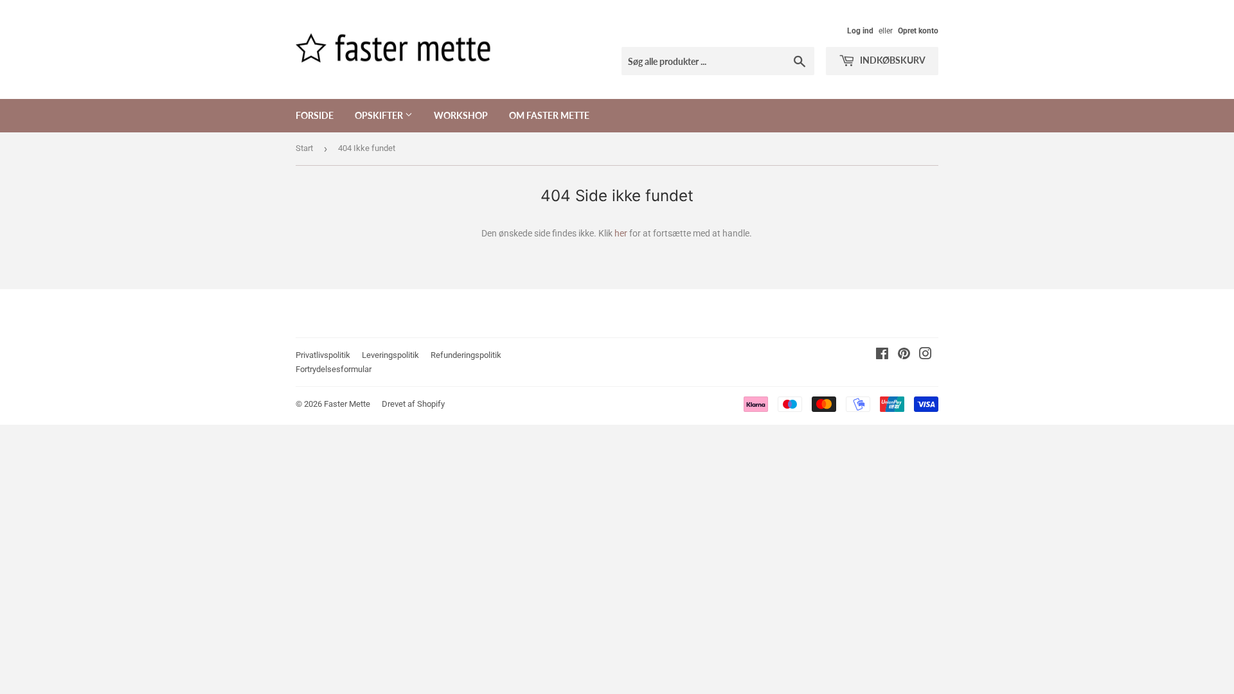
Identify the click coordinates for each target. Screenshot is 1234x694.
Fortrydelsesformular (333, 369)
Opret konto (918, 30)
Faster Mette (347, 404)
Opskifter (380, 115)
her (620, 233)
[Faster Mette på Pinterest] (904, 355)
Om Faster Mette (549, 115)
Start (304, 148)
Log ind (860, 30)
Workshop (461, 115)
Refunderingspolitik (466, 355)
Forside (315, 115)
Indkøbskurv (892, 60)
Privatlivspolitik (323, 355)
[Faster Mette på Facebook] (882, 355)
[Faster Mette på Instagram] (925, 355)
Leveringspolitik (390, 355)
